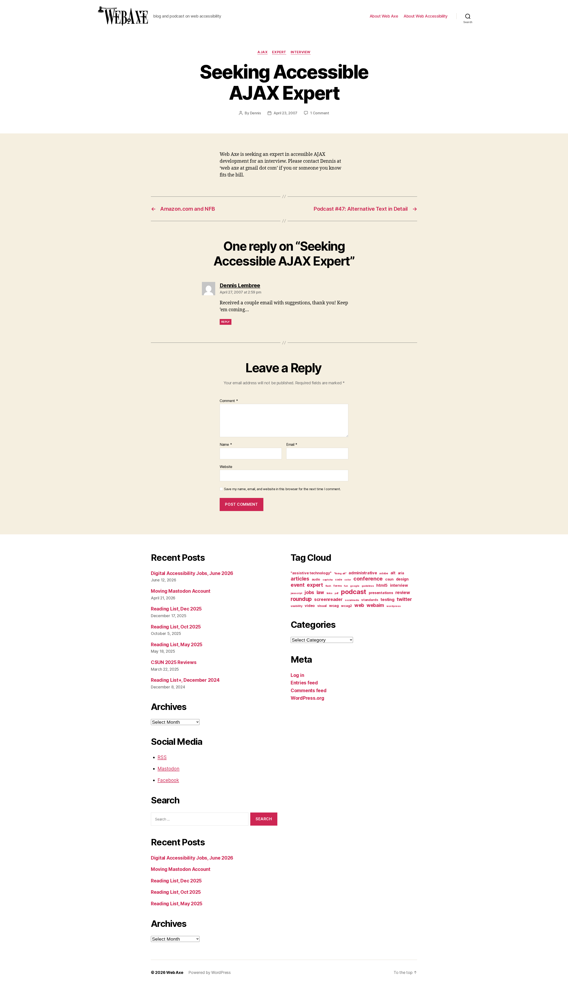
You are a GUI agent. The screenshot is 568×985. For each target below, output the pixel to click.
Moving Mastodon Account (180, 591)
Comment (229, 401)
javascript (296, 593)
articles (300, 578)
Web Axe (174, 972)
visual (322, 606)
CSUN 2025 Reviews (173, 662)
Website (226, 466)
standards (369, 600)
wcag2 (346, 606)
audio (316, 579)
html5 (382, 585)
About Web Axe (384, 16)
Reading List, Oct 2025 (176, 627)
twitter (404, 599)
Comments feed (309, 690)
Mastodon (168, 768)
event (298, 585)
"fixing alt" (340, 573)
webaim (375, 605)
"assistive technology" (311, 573)
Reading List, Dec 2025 (176, 609)
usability (296, 606)
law (320, 592)
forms (337, 585)
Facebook (168, 780)
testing (387, 599)
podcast (353, 592)
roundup (301, 599)
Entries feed (304, 683)
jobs (309, 592)
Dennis (255, 113)
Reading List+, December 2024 (185, 680)
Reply (225, 321)
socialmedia (352, 600)
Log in (297, 675)
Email (291, 445)
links (329, 593)
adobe (383, 573)
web (359, 605)
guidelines (368, 586)
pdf (336, 593)
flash (328, 586)
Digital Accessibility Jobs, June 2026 (192, 573)
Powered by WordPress (209, 972)
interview (301, 52)
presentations (381, 593)
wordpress (394, 606)
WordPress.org (307, 698)
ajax (262, 52)
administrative (363, 573)
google (354, 585)
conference (368, 578)
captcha (328, 579)
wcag (334, 605)
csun (389, 579)
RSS (162, 757)
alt (392, 573)
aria (401, 573)
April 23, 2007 (285, 113)
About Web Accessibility (426, 16)
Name (226, 445)
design (402, 579)
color (347, 579)
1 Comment (319, 113)
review (402, 592)
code (338, 579)
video (310, 605)
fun (346, 586)
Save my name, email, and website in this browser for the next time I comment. (282, 489)
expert (279, 52)
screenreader (328, 599)
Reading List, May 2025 (176, 644)
